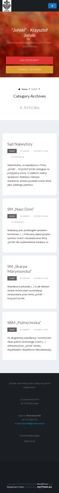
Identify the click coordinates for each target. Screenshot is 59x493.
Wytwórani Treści (15, 486)
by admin (25, 151)
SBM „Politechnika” (24, 322)
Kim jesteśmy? (29, 60)
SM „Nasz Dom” (20, 209)
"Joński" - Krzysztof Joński (29, 33)
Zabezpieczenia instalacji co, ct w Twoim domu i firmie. (29, 44)
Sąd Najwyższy (19, 143)
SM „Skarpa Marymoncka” (19, 269)
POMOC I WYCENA (29, 69)
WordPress (42, 483)
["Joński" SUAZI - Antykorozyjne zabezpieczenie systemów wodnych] (6, 5)
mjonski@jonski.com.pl (33, 423)
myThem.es (44, 486)
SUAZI (12, 151)
